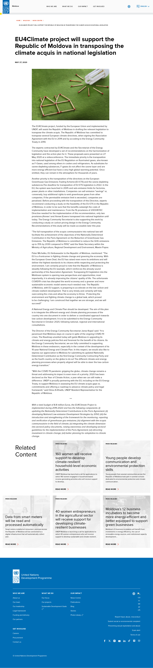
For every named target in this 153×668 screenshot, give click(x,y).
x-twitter (109, 641)
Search (133, 6)
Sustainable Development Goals (54, 606)
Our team (16, 602)
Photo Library (76, 615)
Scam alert (136, 630)
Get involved (98, 6)
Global (129, 6)
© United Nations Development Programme (30, 656)
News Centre (37, 20)
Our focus (45, 598)
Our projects (46, 602)
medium (134, 641)
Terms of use (135, 634)
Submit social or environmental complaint (124, 621)
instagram (114, 641)
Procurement (18, 637)
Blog (72, 606)
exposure (139, 641)
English (143, 6)
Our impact (83, 6)
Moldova (15, 6)
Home (18, 20)
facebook (104, 641)
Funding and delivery (21, 615)
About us (16, 598)
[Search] (139, 602)
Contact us (17, 642)
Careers (16, 633)
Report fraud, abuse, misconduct (127, 617)
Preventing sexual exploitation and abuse (124, 625)
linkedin (124, 641)
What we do (67, 6)
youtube (119, 641)
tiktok (129, 641)
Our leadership (18, 606)
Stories (73, 611)
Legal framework (19, 611)
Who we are (51, 6)
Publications (75, 602)
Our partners (18, 619)
